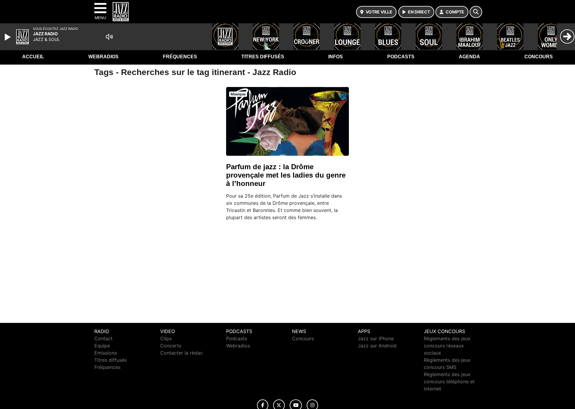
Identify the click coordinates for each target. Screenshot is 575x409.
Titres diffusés (262, 56)
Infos (335, 56)
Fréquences (180, 56)
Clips (166, 338)
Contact (103, 338)
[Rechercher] (476, 12)
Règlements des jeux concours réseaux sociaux (447, 345)
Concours (538, 56)
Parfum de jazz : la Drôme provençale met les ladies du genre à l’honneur (286, 175)
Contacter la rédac (181, 353)
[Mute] (109, 36)
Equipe (102, 346)
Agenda (469, 56)
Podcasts (400, 56)
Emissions (105, 353)
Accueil (33, 56)
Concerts (170, 346)
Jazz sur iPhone (376, 338)
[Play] (8, 37)
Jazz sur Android (377, 346)
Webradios (103, 56)
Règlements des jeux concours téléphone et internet (449, 381)
